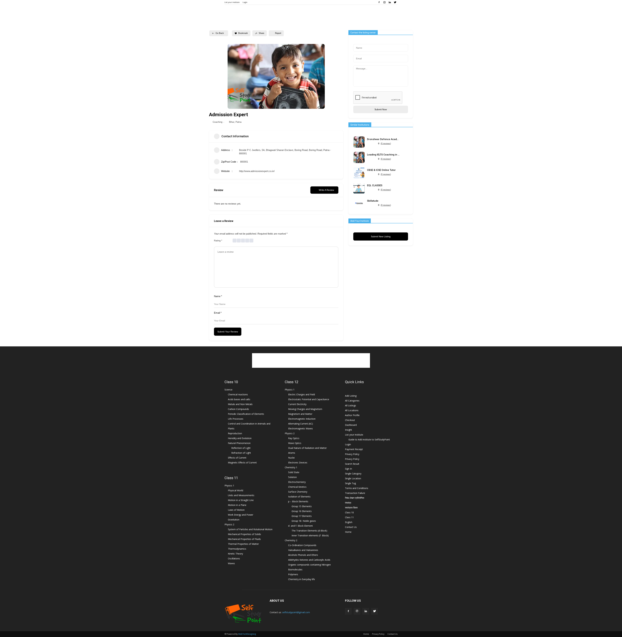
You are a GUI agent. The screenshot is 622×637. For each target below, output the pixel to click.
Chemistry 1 (291, 467)
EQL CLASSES (374, 185)
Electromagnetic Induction (302, 418)
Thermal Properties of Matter (243, 543)
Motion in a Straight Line (241, 500)
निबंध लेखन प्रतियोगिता (354, 497)
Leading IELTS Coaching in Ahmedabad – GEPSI (383, 154)
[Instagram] (384, 2)
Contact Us (351, 527)
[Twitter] (395, 2)
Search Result (352, 463)
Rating (218, 240)
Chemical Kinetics (297, 486)
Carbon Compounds (238, 409)
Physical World (235, 490)
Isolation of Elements (299, 496)
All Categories (352, 400)
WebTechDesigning (247, 634)
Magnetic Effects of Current (242, 462)
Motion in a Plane (237, 505)
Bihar (231, 122)
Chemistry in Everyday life (301, 579)
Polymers (293, 574)
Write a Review (326, 190)
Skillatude (372, 201)
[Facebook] (379, 2)
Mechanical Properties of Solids (244, 534)
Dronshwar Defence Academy (383, 139)
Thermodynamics (237, 548)
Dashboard (351, 424)
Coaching (217, 122)
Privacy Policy (352, 454)
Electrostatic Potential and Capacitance (308, 399)
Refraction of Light (241, 452)
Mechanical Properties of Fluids (244, 539)
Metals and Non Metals (240, 404)
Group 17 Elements (302, 516)
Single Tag (350, 483)
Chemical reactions (238, 394)
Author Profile (352, 415)
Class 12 (291, 382)
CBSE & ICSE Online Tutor (381, 170)
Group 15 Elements (302, 506)
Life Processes (235, 418)
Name (218, 296)
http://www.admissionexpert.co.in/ (257, 171)
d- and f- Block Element (300, 525)
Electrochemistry (297, 482)
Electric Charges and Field (301, 394)
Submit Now (380, 109)
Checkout (350, 420)
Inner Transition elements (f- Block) (310, 535)
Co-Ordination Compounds (302, 545)
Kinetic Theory (235, 553)
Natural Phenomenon (239, 443)
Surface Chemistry (297, 491)
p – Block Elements (298, 501)
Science (228, 389)
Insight (348, 429)
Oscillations (234, 558)
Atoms (291, 452)
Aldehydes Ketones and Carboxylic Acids (309, 559)
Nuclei (291, 457)
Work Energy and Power (240, 514)
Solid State (293, 472)
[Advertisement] (311, 360)
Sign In (348, 468)
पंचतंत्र (348, 502)
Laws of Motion (236, 509)
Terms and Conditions (356, 488)
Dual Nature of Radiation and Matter (307, 447)
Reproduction (235, 433)
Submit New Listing (381, 236)
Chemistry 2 (291, 540)
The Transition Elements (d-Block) (309, 530)
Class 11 (231, 478)
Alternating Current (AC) (300, 423)
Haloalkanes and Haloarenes (303, 550)
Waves (231, 563)
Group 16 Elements (302, 511)
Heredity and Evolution (240, 438)
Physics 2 (229, 524)
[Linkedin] (389, 2)
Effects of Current (237, 457)
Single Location (353, 478)
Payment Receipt (354, 449)
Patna (239, 122)
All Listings (350, 405)
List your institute (232, 2)
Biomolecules (295, 569)
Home (348, 531)
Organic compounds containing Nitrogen (309, 564)
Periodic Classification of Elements (246, 413)
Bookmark (243, 33)
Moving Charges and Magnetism (305, 409)
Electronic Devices (297, 462)
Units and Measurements (241, 495)
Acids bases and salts (239, 399)
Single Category (353, 473)
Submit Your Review (227, 331)
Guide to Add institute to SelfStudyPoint (369, 439)
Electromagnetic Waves (300, 428)
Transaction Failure (355, 493)
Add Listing (351, 395)
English (348, 522)
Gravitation (233, 519)
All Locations (351, 410)
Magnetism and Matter (300, 413)
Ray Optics (293, 438)
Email (218, 312)
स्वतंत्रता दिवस (351, 507)
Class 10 (231, 382)
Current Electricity (297, 404)
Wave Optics (294, 443)
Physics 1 (229, 485)
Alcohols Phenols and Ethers (303, 554)
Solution (292, 477)
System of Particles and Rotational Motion (250, 529)
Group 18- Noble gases (304, 520)
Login (245, 2)
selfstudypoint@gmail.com (296, 612)
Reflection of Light (241, 447)
